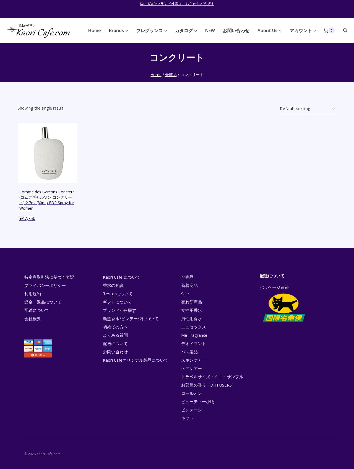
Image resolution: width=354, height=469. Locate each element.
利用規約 (32, 293)
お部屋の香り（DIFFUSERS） (208, 385)
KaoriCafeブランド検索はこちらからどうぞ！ (177, 3)
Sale (185, 293)
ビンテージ (191, 410)
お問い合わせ (236, 30)
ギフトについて (117, 302)
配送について (36, 310)
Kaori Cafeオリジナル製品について (135, 360)
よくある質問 (115, 335)
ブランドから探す (119, 310)
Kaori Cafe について (121, 277)
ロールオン (191, 393)
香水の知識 (113, 285)
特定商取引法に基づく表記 (49, 277)
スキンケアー (193, 360)
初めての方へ (115, 327)
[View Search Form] (342, 30)
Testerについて (118, 293)
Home (94, 30)
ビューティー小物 (197, 401)
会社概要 (32, 318)
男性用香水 (191, 318)
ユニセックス (193, 327)
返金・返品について (43, 302)
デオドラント (193, 343)
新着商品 (189, 285)
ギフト (187, 418)
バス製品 (189, 351)
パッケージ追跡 (274, 287)
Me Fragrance (194, 335)
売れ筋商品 (191, 302)
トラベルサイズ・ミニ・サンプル (212, 376)
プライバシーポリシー (45, 285)
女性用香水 (191, 310)
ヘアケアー (191, 368)
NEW (210, 30)
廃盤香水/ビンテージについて (130, 318)
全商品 (187, 277)
